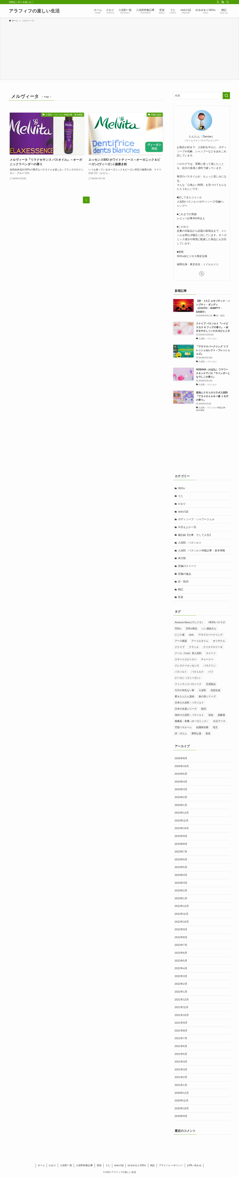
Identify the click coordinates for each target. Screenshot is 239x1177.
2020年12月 (182, 1092)
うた (180, 496)
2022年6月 (181, 952)
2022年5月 (181, 960)
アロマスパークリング (210, 634)
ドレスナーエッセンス (187, 665)
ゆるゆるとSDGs (137, 1165)
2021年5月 (181, 1053)
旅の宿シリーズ (207, 696)
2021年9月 (181, 1022)
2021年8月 (181, 1030)
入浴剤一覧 (66, 1165)
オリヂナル (219, 640)
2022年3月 (181, 976)
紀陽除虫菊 (202, 727)
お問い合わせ (194, 1165)
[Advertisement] (119, 50)
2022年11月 (181, 913)
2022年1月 (181, 991)
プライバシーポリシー (171, 1165)
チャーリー (207, 659)
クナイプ (179, 647)
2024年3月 (181, 789)
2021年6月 (181, 1046)
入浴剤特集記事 (84, 1165)
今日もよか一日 (187, 527)
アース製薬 (181, 640)
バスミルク (197, 671)
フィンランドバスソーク (188, 684)
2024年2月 (181, 797)
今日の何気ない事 (184, 690)
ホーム (41, 1165)
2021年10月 (182, 1015)
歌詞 (203, 708)
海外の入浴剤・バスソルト (189, 715)
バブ (210, 671)
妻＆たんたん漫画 (184, 696)
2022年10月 (182, 921)
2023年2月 (181, 890)
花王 (215, 727)
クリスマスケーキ (213, 647)
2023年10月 (182, 828)
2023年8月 (181, 843)
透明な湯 (196, 733)
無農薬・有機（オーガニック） (192, 721)
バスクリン (210, 665)
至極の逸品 (184, 573)
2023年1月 (181, 898)
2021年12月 (182, 999)
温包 (210, 715)
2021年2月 (181, 1077)
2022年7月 (181, 944)
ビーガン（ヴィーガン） (188, 677)
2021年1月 (181, 1084)
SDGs (181, 488)
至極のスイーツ (187, 565)
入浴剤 (202, 690)
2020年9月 (181, 1116)
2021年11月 (181, 1007)
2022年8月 (181, 937)
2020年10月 (182, 1108)
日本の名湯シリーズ (186, 708)
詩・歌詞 (183, 581)
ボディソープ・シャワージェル (196, 519)
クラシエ (194, 647)
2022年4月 (181, 968)
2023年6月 (181, 859)
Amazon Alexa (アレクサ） (189, 622)
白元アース (219, 721)
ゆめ (191, 634)
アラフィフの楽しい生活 (34, 11)
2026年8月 (181, 758)
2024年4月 (181, 781)
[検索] (227, 2)
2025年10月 (182, 766)
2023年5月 (181, 867)
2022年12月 (182, 905)
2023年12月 (182, 812)
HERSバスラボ (217, 622)
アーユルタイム (199, 640)
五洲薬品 (211, 684)
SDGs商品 (191, 628)
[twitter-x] (217, 2)
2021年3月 (181, 1069)
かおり (182, 503)
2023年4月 (181, 874)
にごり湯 (179, 634)
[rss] (222, 2)
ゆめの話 (183, 511)
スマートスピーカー (186, 659)
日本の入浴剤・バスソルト (189, 702)
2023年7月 (181, 851)
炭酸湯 (221, 715)
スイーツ (211, 653)
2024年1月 (181, 804)
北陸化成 (215, 690)
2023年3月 (181, 882)
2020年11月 (181, 1100)
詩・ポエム (181, 733)
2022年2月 (181, 983)
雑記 (180, 589)
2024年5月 (181, 773)
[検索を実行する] (226, 95)
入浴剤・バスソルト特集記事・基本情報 (201, 550)
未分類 (182, 558)
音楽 (180, 597)
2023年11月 (181, 820)
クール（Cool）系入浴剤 (188, 653)
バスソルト (181, 671)
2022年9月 (181, 929)
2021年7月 (181, 1038)
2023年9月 (181, 836)
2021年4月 (181, 1061)
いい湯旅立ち (209, 628)
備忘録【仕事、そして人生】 (195, 534)
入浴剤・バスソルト (189, 542)
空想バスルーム (183, 727)
